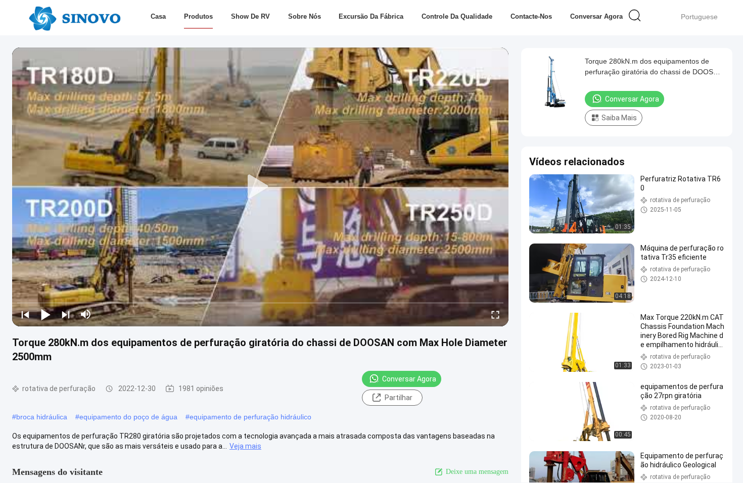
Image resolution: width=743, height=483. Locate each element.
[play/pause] (45, 314)
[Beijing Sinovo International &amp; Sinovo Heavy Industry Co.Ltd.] (74, 17)
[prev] (25, 314)
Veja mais (245, 446)
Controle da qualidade (457, 16)
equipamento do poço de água (128, 417)
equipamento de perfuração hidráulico (250, 417)
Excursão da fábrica (371, 16)
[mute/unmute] (86, 314)
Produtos (198, 16)
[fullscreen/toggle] (495, 314)
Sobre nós (304, 16)
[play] (260, 187)
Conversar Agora (596, 16)
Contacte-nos (531, 16)
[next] (66, 314)
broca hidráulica (41, 417)
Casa (158, 16)
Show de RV (250, 16)
